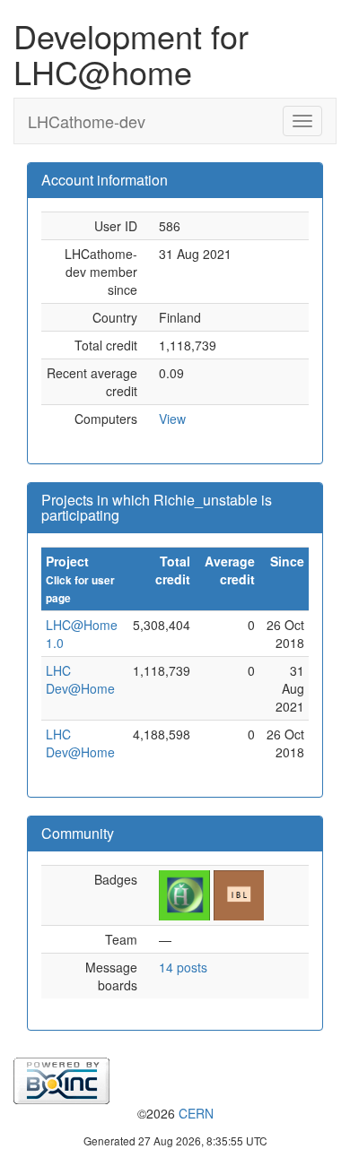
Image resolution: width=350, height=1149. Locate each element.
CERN (196, 1113)
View (172, 419)
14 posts (183, 967)
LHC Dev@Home (80, 679)
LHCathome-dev (86, 121)
